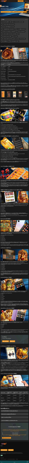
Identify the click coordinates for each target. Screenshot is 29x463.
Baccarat (14, 462)
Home (1, 462)
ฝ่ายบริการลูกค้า (15, 429)
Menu (27, 462)
